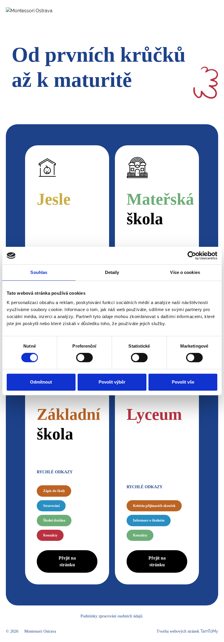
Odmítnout (41, 381)
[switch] (84, 357)
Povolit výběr (112, 381)
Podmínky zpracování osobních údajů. (112, 616)
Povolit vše (183, 381)
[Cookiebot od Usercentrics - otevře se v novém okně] (191, 255)
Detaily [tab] (112, 272)
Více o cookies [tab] (185, 272)
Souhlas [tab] (38, 272)
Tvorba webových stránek (187, 631)
